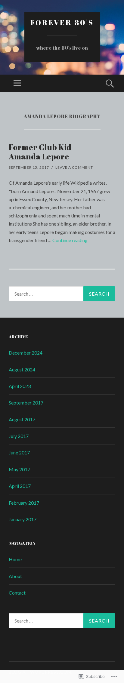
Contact (17, 592)
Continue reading (70, 240)
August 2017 (22, 419)
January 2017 (22, 519)
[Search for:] (62, 293)
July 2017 (19, 436)
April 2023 (20, 386)
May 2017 (19, 469)
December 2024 (25, 352)
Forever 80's (62, 22)
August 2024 (22, 369)
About (15, 576)
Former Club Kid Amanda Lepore (40, 152)
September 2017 (26, 402)
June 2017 (19, 452)
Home (15, 559)
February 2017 (24, 503)
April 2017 (20, 486)
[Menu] (17, 83)
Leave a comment (74, 167)
